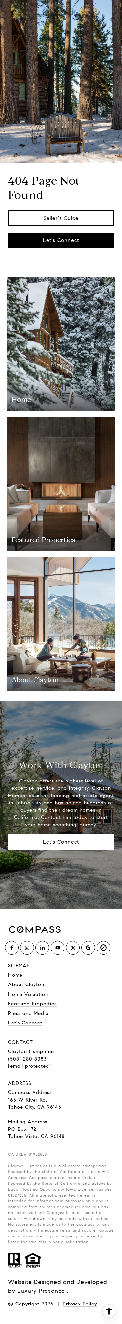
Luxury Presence (41, 1290)
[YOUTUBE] (57, 948)
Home (15, 975)
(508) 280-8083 (27, 1059)
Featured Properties (32, 1004)
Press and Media (28, 1013)
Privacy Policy (80, 1304)
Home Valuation (28, 994)
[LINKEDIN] (42, 948)
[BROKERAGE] (103, 948)
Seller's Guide (61, 218)
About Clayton (26, 984)
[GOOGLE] (88, 948)
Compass (38, 1177)
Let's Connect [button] (61, 240)
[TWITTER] (73, 948)
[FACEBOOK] (12, 948)
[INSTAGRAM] (27, 948)
